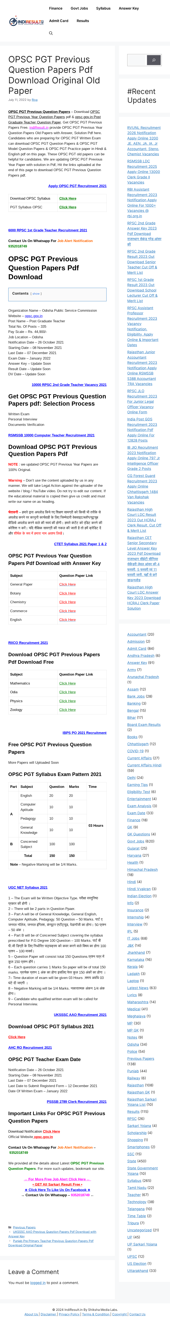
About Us (31, 1314)
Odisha (133, 1044)
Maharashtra (137, 1002)
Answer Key (129, 8)
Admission (136, 641)
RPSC (132, 1119)
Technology (136, 1202)
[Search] (154, 60)
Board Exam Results (144, 725)
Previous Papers (24, 1227)
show (36, 293)
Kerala (132, 967)
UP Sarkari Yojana (142, 1244)
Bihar (131, 717)
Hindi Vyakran (139, 889)
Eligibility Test (138, 792)
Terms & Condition (96, 1314)
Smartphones (138, 1147)
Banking (134, 703)
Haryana (134, 855)
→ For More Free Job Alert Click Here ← (57, 1179)
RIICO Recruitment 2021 (28, 643)
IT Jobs (133, 938)
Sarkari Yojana (139, 1126)
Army (131, 670)
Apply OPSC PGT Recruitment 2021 (77, 186)
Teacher (134, 1195)
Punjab (133, 1071)
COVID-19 (135, 751)
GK (129, 827)
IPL (129, 931)
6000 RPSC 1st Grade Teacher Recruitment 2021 (47, 230)
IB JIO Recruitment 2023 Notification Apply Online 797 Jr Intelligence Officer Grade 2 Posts (143, 458)
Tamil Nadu (136, 1188)
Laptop (133, 981)
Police (132, 1051)
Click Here (67, 198)
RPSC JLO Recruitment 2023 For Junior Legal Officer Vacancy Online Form (142, 401)
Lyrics (132, 995)
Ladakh (133, 974)
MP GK (133, 1030)
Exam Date (136, 813)
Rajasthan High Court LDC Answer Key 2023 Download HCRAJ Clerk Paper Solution (144, 597)
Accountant (136, 634)
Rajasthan (135, 1085)
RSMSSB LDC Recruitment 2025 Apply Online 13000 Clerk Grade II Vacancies (143, 171)
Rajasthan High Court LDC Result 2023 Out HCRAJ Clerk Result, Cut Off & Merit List (144, 520)
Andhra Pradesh (140, 656)
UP (129, 1237)
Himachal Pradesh (142, 869)
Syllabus (103, 8)
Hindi (131, 882)
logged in (38, 1283)
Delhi (131, 778)
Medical (133, 1009)
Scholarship (137, 1133)
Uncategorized (139, 1230)
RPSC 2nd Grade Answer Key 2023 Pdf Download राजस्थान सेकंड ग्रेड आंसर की (144, 233)
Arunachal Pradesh (143, 677)
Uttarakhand (137, 1271)
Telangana (136, 1209)
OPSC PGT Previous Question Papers (39, 112)
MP (130, 1023)
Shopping (135, 1140)
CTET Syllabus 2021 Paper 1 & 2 (80, 544)
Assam (133, 689)
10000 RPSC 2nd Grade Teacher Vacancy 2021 (69, 385)
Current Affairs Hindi (144, 765)
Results (83, 21)
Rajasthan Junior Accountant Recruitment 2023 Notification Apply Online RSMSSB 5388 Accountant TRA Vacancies (142, 368)
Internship (135, 917)
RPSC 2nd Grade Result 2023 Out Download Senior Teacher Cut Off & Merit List (142, 262)
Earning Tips (137, 785)
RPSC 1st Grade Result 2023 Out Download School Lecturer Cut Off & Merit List (142, 290)
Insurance (135, 910)
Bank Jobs (136, 696)
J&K (130, 945)
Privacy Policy (69, 1314)
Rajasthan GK (138, 1092)
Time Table (136, 1216)
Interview (134, 924)
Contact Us (137, 1314)
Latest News (137, 988)
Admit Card (58, 21)
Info (130, 903)
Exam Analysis (139, 806)
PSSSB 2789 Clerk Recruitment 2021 (77, 1102)
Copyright (120, 1314)
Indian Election (139, 896)
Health (132, 862)
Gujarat (133, 848)
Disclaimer (49, 1314)
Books (132, 737)
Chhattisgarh (138, 744)
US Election (136, 1264)
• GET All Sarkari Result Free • (57, 1184)
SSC (130, 1154)
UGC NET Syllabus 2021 (27, 888)
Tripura (133, 1223)
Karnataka (135, 960)
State (131, 1161)
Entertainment (139, 799)
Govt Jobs (79, 8)
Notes (132, 1037)
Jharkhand (136, 952)
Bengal (133, 710)
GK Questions (138, 834)
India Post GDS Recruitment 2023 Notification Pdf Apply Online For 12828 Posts (142, 429)
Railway (133, 1078)
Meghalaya (136, 1016)
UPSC (132, 1256)
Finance (55, 8)
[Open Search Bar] (51, 33)
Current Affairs (139, 758)
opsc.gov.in (33, 316)
